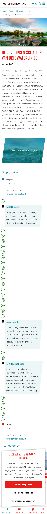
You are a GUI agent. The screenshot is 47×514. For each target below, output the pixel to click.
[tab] (19, 45)
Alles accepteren (23, 485)
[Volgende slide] (43, 32)
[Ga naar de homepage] (14, 4)
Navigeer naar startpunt (16, 194)
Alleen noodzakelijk (23, 493)
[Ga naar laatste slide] (4, 32)
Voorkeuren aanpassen (23, 501)
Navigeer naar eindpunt (16, 439)
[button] (4, 9)
